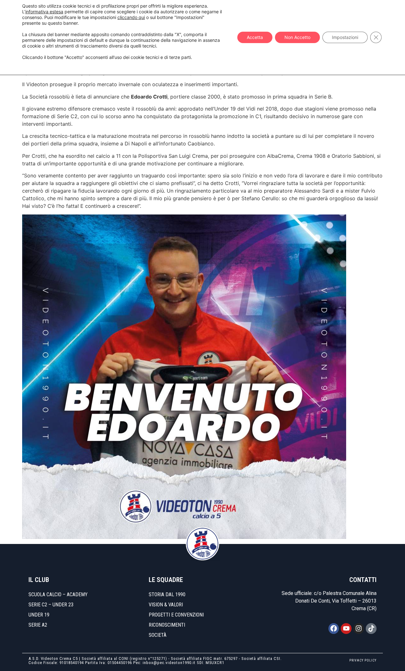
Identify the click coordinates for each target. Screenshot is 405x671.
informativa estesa (44, 11)
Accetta (255, 37)
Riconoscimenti (167, 625)
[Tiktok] (371, 628)
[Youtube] (346, 628)
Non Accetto (297, 37)
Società (157, 635)
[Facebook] (333, 628)
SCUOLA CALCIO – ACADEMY (58, 594)
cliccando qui (131, 17)
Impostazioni (345, 37)
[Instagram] (358, 628)
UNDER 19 (38, 615)
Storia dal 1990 (167, 594)
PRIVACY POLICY (363, 660)
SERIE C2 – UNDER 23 (50, 605)
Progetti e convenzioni (176, 615)
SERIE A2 (37, 625)
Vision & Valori (166, 605)
